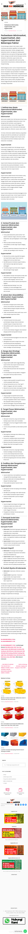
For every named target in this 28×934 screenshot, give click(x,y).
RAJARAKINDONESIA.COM (7, 639)
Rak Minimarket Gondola (15, 649)
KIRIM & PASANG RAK (7, 781)
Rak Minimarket (9, 647)
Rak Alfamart (10, 651)
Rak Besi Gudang (17, 653)
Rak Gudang (9, 653)
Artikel (6, 22)
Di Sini (17, 915)
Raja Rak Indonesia (12, 30)
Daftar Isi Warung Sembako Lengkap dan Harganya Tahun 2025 (21, 666)
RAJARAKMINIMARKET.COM (8, 641)
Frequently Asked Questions (9, 779)
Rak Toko (16, 647)
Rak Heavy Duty (21, 655)
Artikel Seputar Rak (7, 776)
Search (25, 4)
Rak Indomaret (18, 651)
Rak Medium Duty (11, 655)
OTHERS (5, 783)
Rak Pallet (12, 657)
